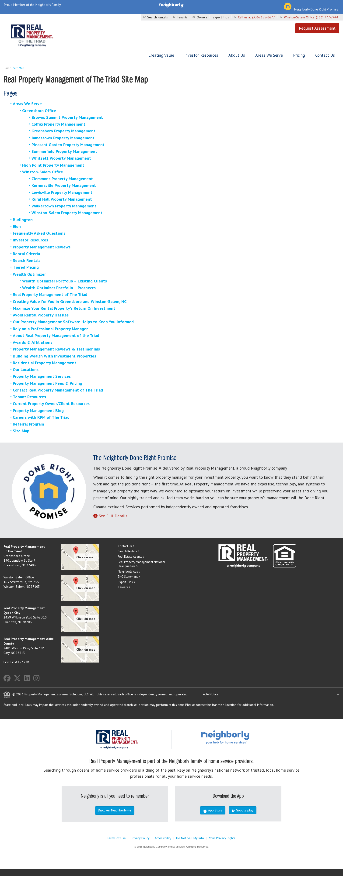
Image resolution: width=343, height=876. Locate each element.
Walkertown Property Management (64, 206)
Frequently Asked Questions (39, 233)
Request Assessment (317, 28)
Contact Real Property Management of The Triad (58, 390)
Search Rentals (157, 17)
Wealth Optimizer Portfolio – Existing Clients (64, 281)
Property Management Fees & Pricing (47, 383)
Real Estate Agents (130, 557)
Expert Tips (221, 17)
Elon (17, 226)
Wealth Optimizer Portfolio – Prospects (59, 287)
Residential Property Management (44, 362)
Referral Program (28, 424)
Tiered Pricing (26, 267)
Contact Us (325, 55)
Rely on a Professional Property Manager (50, 328)
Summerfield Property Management (64, 151)
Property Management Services (42, 376)
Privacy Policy (140, 838)
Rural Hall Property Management (62, 199)
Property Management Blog (38, 410)
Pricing (299, 55)
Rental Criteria (26, 253)
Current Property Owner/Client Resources (51, 403)
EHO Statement (128, 577)
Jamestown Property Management (63, 138)
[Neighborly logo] (171, 5)
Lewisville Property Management (62, 192)
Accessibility (162, 838)
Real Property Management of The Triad (50, 294)
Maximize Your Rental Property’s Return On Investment (64, 308)
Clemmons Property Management (62, 178)
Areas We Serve (269, 55)
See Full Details (113, 516)
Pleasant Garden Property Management (68, 144)
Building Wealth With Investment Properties (54, 356)
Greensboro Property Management (63, 131)
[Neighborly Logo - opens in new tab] (239, 737)
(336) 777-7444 (327, 17)
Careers (123, 587)
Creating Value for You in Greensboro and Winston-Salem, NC (69, 301)
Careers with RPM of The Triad (41, 417)
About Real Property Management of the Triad (56, 335)
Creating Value (161, 55)
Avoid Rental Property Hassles (41, 315)
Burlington (23, 219)
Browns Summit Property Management (67, 117)
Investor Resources (201, 55)
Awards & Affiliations (32, 342)
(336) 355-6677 (263, 17)
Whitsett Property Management (61, 158)
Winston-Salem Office (42, 172)
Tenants (182, 17)
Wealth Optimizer (29, 274)
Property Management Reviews (41, 247)
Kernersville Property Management (64, 185)
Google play (244, 810)
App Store (214, 810)
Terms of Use (116, 838)
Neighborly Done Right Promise (316, 9)
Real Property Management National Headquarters (141, 564)
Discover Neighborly (112, 810)
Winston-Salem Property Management (67, 212)
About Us (236, 55)
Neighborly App (128, 572)
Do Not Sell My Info (190, 838)
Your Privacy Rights (222, 838)
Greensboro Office (39, 110)
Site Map (21, 430)
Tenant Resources (29, 396)
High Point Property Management (53, 165)
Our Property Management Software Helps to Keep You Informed (73, 321)
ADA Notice (210, 694)
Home (7, 68)
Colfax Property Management (58, 124)
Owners (202, 17)
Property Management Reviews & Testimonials (56, 349)
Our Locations (25, 369)
